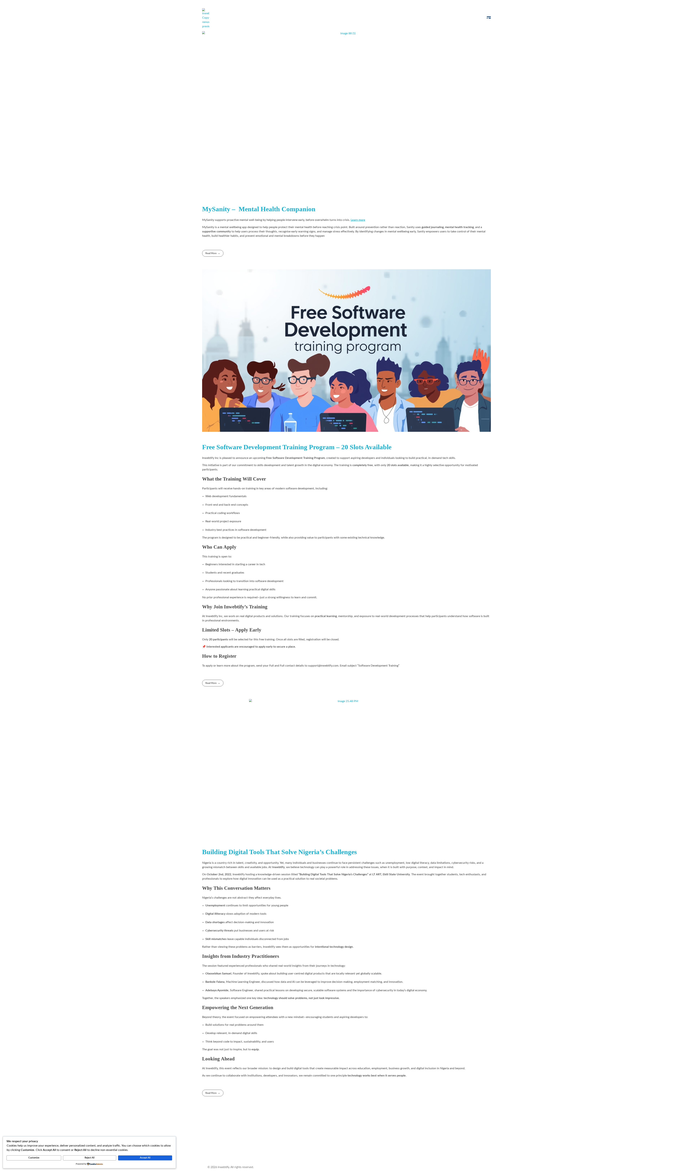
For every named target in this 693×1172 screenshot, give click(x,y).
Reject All (89, 1158)
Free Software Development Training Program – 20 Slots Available (296, 447)
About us (312, 1134)
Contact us (332, 1134)
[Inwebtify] (205, 18)
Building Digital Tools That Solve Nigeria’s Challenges (279, 852)
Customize (33, 1158)
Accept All (145, 1158)
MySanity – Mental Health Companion (258, 209)
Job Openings (290, 1134)
